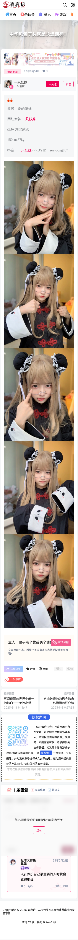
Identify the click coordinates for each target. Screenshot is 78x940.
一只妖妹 (29, 119)
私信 (68, 84)
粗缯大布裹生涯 (28, 862)
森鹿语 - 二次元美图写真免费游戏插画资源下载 (39, 911)
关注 (54, 84)
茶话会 (29, 14)
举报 (58, 886)
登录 (39, 830)
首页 (12, 14)
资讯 (47, 14)
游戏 (63, 14)
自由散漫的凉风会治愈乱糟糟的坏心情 (59, 701)
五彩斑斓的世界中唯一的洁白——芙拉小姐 (19, 701)
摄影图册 (12, 72)
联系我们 (46, 753)
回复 (65, 886)
